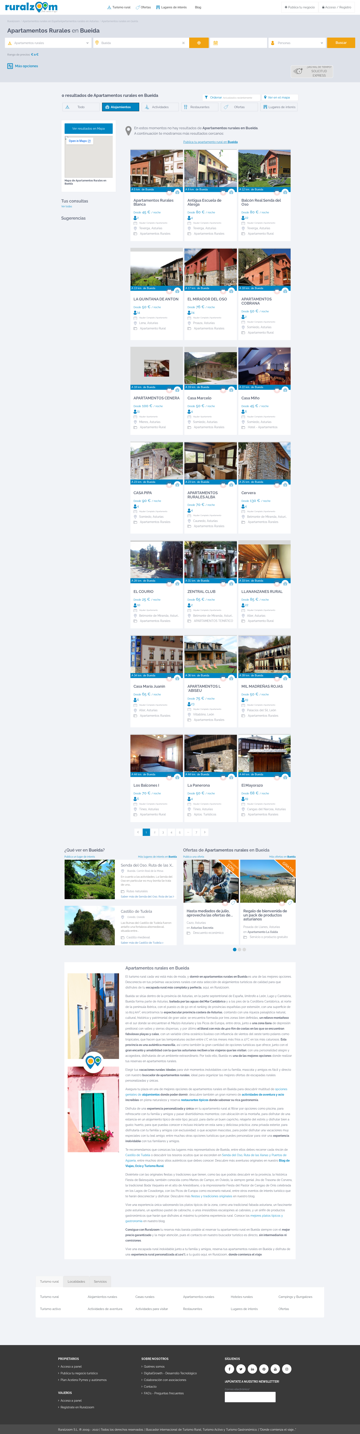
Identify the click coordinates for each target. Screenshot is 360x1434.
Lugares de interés (174, 7)
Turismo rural (121, 7)
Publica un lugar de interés (79, 856)
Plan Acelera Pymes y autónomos (84, 1380)
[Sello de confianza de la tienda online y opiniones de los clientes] (157, 1406)
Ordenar (231, 97)
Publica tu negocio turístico (79, 1373)
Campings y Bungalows (295, 1297)
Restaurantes (192, 1309)
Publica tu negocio (301, 7)
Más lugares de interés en (157, 856)
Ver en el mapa (279, 97)
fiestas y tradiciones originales (211, 1196)
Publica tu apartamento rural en (210, 142)
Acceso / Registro (337, 7)
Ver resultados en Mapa (88, 128)
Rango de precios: (18, 54)
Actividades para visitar (151, 1309)
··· (188, 832)
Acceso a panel (71, 1366)
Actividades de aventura (105, 1309)
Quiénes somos (154, 1366)
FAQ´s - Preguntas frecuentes (164, 1393)
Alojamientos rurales (102, 1297)
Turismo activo (50, 1309)
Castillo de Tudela (137, 1155)
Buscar (341, 43)
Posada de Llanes (255, 927)
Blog (198, 7)
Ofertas (146, 7)
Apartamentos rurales (198, 1297)
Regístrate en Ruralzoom (77, 1407)
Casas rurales (144, 1297)
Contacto (150, 1386)
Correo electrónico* (237, 1389)
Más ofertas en (282, 856)
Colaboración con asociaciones (165, 1380)
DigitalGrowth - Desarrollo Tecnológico (170, 1373)
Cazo (190, 922)
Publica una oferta (193, 856)
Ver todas (66, 206)
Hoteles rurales (242, 1297)
